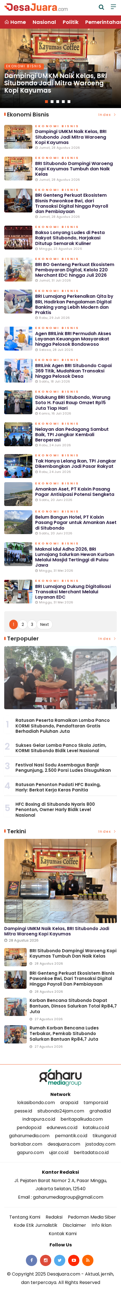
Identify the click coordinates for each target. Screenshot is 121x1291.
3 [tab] (57, 101)
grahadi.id (100, 1111)
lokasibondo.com (36, 1102)
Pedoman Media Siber (92, 1217)
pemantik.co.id (71, 1135)
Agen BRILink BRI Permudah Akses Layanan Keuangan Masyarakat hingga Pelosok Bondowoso (73, 338)
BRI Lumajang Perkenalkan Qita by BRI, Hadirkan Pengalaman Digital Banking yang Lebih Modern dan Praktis (74, 304)
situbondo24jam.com (60, 1111)
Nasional (44, 22)
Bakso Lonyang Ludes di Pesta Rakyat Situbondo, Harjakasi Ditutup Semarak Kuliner (70, 237)
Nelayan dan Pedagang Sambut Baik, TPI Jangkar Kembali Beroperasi (72, 434)
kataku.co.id (96, 1127)
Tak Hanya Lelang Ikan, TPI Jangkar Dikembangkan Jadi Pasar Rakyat (75, 464)
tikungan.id (104, 1135)
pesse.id (23, 1111)
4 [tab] (63, 101)
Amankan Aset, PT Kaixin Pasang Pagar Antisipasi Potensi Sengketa (74, 492)
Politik (71, 22)
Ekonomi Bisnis (24, 66)
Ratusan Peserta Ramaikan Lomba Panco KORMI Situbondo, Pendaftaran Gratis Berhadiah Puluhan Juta (62, 725)
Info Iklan (101, 1225)
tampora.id (96, 1102)
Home (17, 22)
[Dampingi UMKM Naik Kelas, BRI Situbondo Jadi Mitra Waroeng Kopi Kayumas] (60, 881)
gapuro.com (30, 1152)
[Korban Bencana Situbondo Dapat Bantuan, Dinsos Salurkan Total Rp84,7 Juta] (15, 1007)
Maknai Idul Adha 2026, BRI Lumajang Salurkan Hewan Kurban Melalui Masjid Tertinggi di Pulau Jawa (74, 557)
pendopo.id (29, 1127)
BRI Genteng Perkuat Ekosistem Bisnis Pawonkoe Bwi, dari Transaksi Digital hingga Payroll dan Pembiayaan (71, 203)
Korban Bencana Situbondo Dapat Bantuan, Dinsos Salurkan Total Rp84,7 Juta (73, 1006)
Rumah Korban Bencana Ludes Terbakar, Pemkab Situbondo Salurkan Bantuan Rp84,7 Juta (64, 1033)
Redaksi (54, 1217)
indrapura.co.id (39, 1119)
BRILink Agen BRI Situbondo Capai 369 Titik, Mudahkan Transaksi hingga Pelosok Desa (73, 370)
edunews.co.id (62, 1127)
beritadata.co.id (91, 1152)
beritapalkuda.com (81, 1119)
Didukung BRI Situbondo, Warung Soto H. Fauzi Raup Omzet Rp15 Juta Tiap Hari (72, 402)
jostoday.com (100, 1144)
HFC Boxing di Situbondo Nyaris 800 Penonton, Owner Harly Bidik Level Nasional (55, 809)
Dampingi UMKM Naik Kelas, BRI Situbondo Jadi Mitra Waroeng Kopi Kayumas (55, 83)
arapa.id (69, 1102)
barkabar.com (26, 1144)
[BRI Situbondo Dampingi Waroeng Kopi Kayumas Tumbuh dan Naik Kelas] (15, 957)
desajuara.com (64, 1144)
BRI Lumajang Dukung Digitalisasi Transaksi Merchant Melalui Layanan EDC (73, 591)
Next (44, 624)
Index (105, 114)
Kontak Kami (63, 1233)
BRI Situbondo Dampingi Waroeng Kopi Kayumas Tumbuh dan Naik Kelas (74, 168)
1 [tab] (46, 101)
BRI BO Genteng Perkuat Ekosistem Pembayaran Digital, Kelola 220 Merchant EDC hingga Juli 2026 (74, 269)
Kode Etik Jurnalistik (35, 1225)
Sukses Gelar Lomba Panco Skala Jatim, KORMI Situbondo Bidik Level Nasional (60, 748)
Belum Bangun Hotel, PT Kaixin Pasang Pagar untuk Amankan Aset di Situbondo (75, 522)
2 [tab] (52, 101)
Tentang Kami (24, 1217)
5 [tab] (69, 101)
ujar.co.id (58, 1152)
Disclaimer (74, 1225)
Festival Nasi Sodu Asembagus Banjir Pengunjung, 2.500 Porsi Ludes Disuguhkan (63, 767)
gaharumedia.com (29, 1135)
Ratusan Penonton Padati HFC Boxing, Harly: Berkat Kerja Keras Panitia (58, 787)
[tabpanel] (60, 68)
